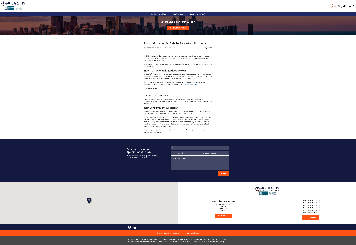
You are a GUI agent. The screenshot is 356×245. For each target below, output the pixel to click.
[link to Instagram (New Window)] (135, 227)
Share (210, 48)
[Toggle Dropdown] (168, 14)
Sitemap (186, 233)
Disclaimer (195, 233)
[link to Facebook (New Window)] (129, 227)
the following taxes (191, 84)
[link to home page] (13, 6)
